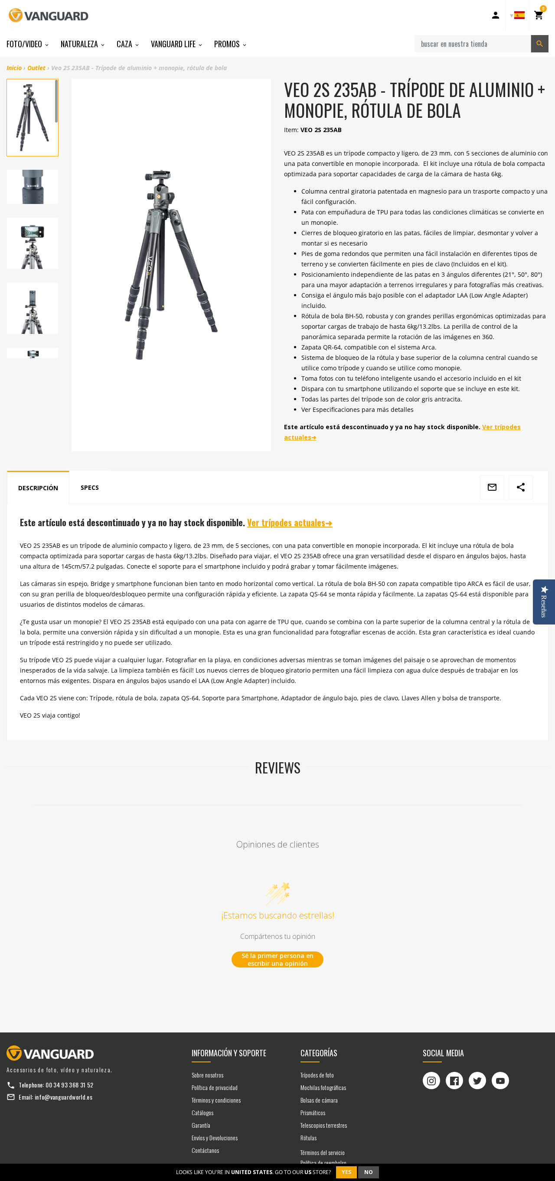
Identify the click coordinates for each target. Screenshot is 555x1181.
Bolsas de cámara (319, 1099)
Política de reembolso (323, 1162)
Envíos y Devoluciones (215, 1137)
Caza (125, 43)
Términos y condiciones (216, 1099)
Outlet (36, 68)
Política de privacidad (215, 1087)
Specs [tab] (90, 487)
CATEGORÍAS (318, 1052)
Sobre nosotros (207, 1074)
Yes (346, 1172)
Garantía (201, 1124)
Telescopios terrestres (323, 1124)
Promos (228, 43)
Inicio (14, 68)
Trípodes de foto (317, 1074)
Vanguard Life (174, 43)
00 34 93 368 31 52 (69, 1084)
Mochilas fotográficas (323, 1087)
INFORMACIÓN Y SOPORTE (229, 1052)
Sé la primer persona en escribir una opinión (277, 959)
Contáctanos (205, 1150)
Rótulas (308, 1137)
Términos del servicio (322, 1152)
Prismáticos (312, 1112)
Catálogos (202, 1112)
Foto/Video (25, 43)
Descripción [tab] (38, 488)
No (368, 1172)
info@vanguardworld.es (63, 1096)
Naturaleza (80, 43)
